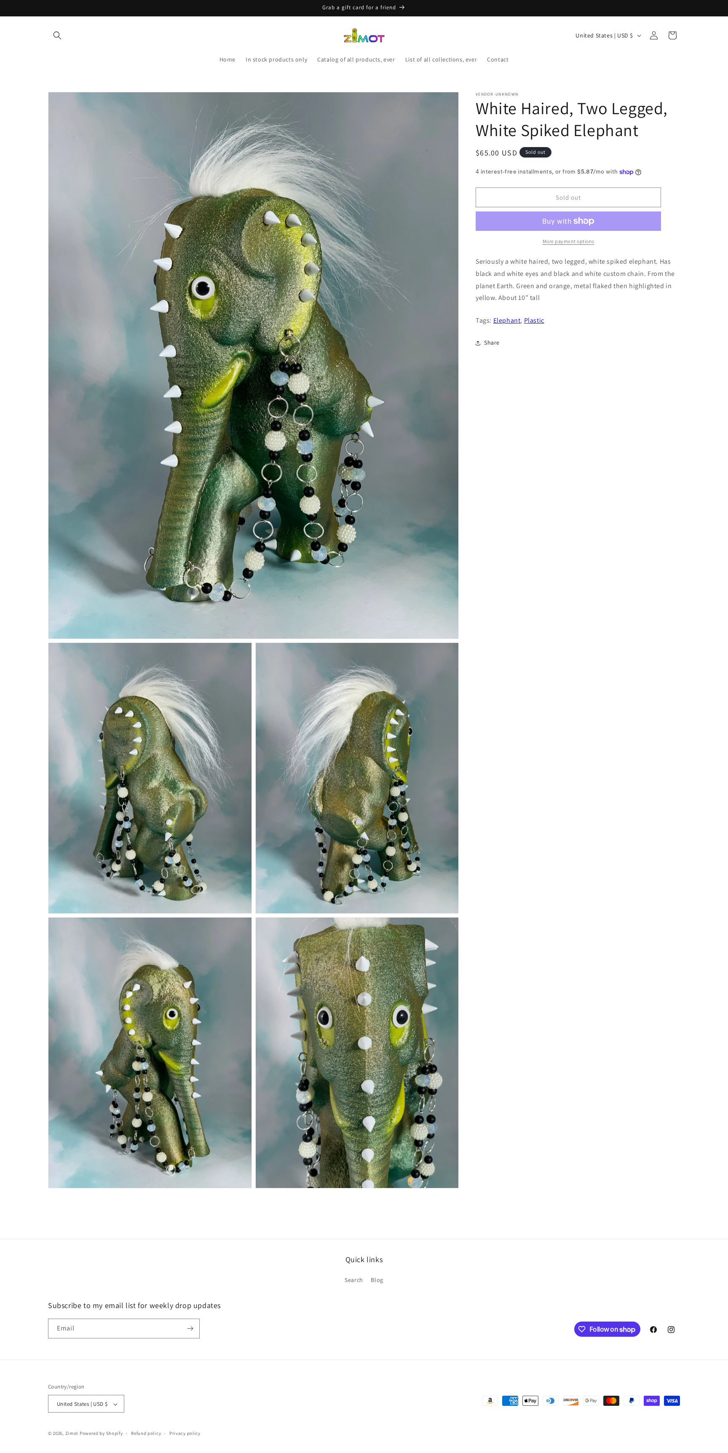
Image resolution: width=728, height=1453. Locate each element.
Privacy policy (185, 1433)
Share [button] (492, 342)
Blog (377, 1280)
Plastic (534, 320)
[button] (57, 35)
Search (354, 1280)
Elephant (507, 320)
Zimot (72, 1434)
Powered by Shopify (101, 1434)
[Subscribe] (190, 1328)
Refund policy (146, 1433)
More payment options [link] (568, 241)
